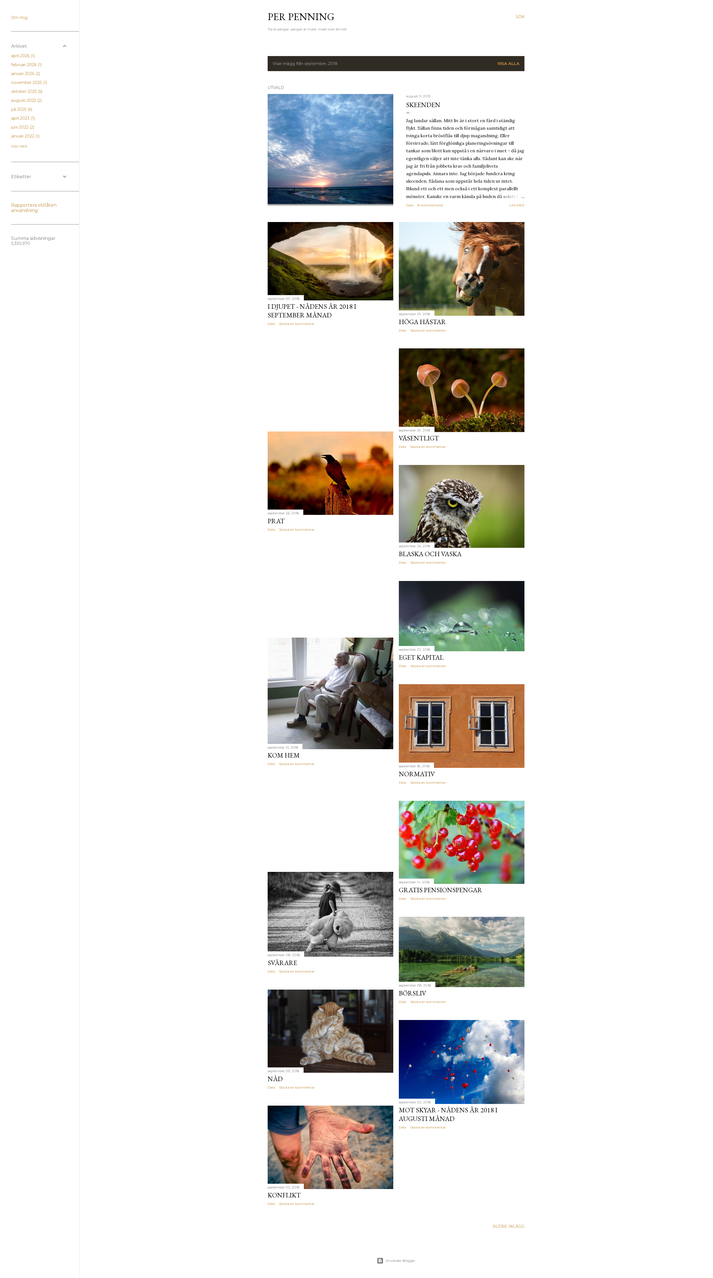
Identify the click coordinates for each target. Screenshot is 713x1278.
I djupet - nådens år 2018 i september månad (312, 310)
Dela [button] (409, 205)
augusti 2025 (26, 100)
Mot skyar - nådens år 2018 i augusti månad (448, 1114)
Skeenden (423, 104)
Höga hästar (422, 321)
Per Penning (301, 16)
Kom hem (284, 755)
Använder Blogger (400, 1260)
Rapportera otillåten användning (34, 207)
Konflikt (284, 1195)
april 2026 (22, 55)
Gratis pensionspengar (440, 890)
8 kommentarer (430, 205)
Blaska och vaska (430, 553)
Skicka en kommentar (297, 324)
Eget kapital (421, 657)
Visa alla (508, 63)
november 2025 (28, 82)
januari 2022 (24, 136)
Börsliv (412, 993)
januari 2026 (25, 73)
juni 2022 (22, 127)
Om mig (19, 17)
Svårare (282, 962)
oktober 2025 (26, 91)
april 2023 (22, 118)
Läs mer (516, 205)
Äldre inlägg (508, 1226)
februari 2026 (26, 64)
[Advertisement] (330, 379)
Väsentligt (419, 438)
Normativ (417, 774)
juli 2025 (21, 109)
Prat (276, 521)
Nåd (275, 1078)
